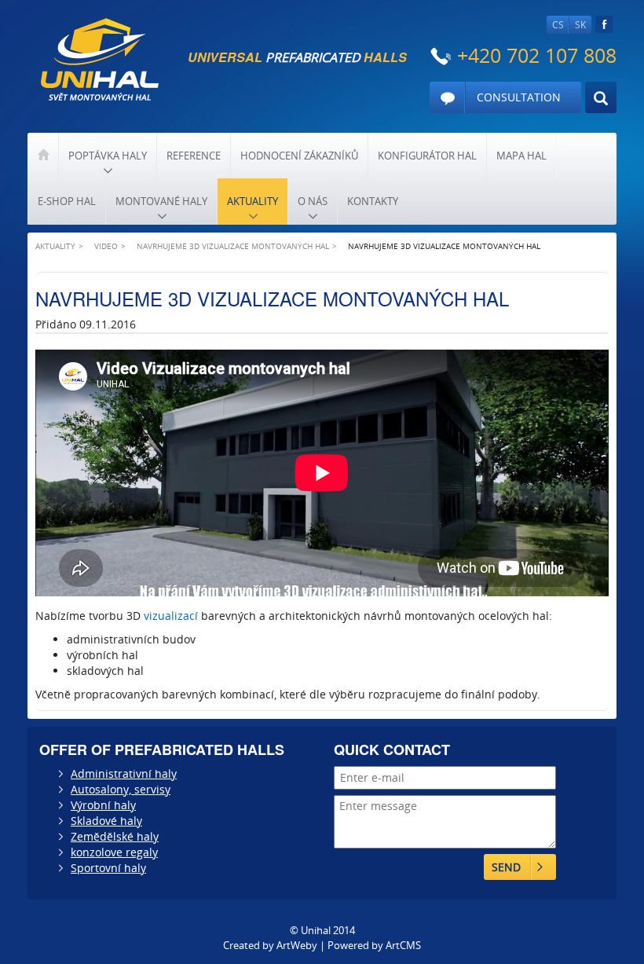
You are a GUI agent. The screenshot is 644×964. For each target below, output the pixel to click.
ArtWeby (296, 945)
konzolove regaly (114, 852)
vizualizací (171, 615)
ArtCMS (403, 945)
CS (558, 24)
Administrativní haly (124, 773)
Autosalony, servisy (120, 789)
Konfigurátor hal (427, 155)
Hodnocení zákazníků (299, 155)
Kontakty (372, 201)
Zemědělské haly (115, 836)
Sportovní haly (108, 867)
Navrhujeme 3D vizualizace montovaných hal (233, 245)
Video (106, 245)
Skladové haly (106, 820)
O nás (312, 201)
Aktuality (252, 201)
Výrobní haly (103, 804)
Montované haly (161, 201)
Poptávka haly (107, 155)
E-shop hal (67, 201)
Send (506, 867)
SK (580, 24)
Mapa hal (521, 155)
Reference (193, 155)
